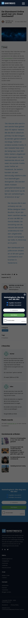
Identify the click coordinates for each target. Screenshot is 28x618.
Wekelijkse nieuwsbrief (14, 305)
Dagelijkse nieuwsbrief (15, 303)
